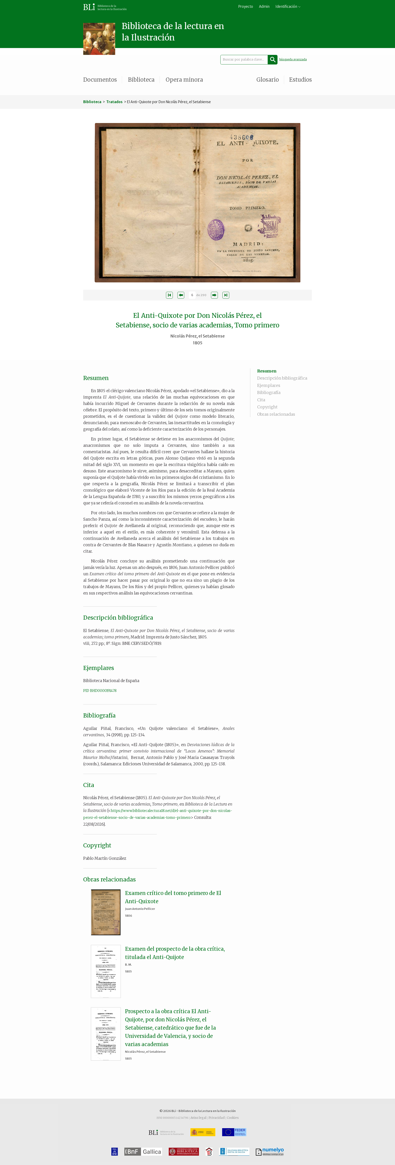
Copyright (267, 407)
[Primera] (169, 295)
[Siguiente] (214, 295)
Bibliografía (268, 392)
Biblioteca (141, 79)
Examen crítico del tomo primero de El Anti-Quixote (173, 897)
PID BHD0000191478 (100, 690)
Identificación (286, 6)
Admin (264, 6)
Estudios (300, 79)
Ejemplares (268, 385)
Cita (261, 399)
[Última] (225, 295)
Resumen (267, 371)
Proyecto (245, 6)
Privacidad (216, 1118)
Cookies (233, 1118)
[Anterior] (180, 295)
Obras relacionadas (276, 414)
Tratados (114, 102)
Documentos (100, 79)
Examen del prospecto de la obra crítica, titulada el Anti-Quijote (175, 953)
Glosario (267, 79)
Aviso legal (198, 1118)
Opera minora (184, 79)
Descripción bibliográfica (282, 378)
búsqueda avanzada (293, 59)
